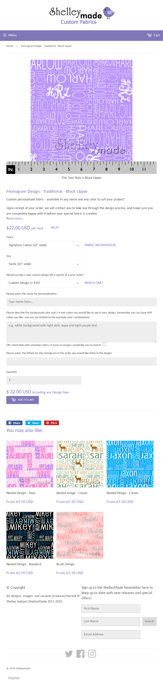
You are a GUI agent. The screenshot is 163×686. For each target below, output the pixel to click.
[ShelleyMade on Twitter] (69, 656)
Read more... (15, 218)
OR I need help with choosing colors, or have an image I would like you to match (53, 345)
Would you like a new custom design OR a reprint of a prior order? (45, 275)
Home (9, 46)
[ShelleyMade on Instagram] (92, 656)
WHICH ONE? (94, 283)
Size (8, 256)
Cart (156, 35)
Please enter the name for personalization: (31, 294)
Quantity (11, 372)
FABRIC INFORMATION (100, 245)
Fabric (10, 237)
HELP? (55, 227)
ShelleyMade (23, 668)
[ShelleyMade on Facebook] (80, 656)
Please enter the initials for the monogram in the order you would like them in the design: (59, 353)
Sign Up (149, 621)
